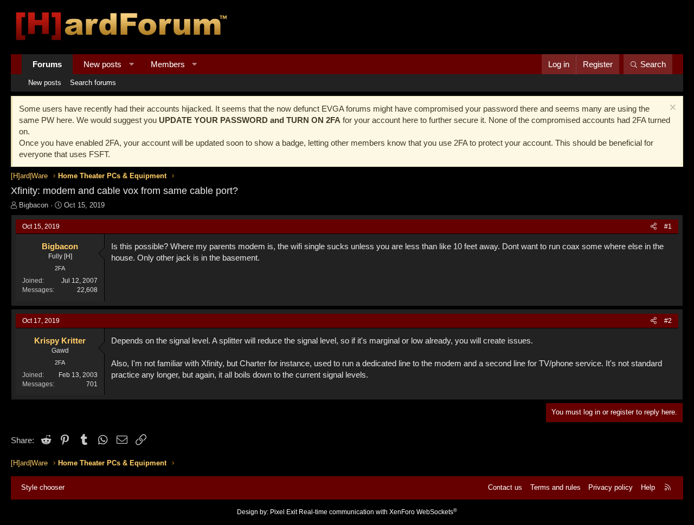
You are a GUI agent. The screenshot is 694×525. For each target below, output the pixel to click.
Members (168, 64)
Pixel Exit (283, 512)
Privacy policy (610, 487)
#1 (668, 226)
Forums (47, 64)
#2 (668, 321)
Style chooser (43, 487)
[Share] (653, 227)
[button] (131, 64)
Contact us (505, 487)
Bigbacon (33, 205)
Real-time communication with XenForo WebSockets (378, 512)
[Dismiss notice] (671, 108)
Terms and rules (555, 487)
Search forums (93, 83)
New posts (102, 64)
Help (648, 487)
